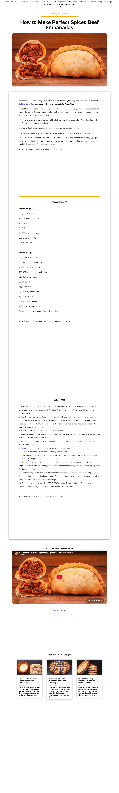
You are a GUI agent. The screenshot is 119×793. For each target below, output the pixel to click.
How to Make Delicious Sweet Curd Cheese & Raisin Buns (28, 681)
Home (7, 2)
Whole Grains (72, 2)
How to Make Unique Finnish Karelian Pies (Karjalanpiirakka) (86, 681)
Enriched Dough (46, 2)
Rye (73, 5)
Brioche (67, 5)
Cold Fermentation (60, 2)
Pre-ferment (92, 2)
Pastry (100, 2)
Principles (25, 2)
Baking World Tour (59, 13)
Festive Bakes (58, 5)
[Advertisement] (59, 172)
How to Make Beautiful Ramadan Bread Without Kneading (58, 681)
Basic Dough (15, 2)
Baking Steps (34, 2)
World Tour (48, 5)
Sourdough (108, 2)
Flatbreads (82, 2)
